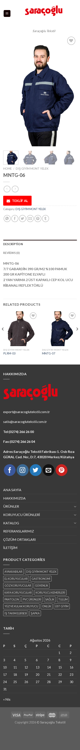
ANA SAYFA (12, 490)
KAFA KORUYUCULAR (18, 592)
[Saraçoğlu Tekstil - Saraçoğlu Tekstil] (44, 13)
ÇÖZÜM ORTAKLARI (19, 539)
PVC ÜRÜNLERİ (32, 599)
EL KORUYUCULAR (16, 578)
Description (13, 244)
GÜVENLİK (41, 585)
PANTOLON (11, 599)
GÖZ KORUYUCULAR (17, 585)
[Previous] (10, 91)
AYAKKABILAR (13, 571)
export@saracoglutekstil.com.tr (26, 412)
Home (7, 168)
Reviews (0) (11, 253)
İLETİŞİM (10, 547)
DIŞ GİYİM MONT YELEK (32, 168)
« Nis (6, 699)
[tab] (40, 244)
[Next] (70, 91)
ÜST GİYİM (61, 606)
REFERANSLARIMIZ (18, 531)
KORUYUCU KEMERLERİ (50, 592)
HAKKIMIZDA (14, 498)
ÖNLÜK (46, 606)
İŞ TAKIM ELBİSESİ (15, 613)
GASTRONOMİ (41, 578)
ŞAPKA (35, 613)
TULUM (63, 599)
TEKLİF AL (20, 201)
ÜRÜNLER (11, 506)
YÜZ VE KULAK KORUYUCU (21, 606)
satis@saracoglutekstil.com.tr (25, 421)
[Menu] (7, 13)
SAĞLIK (49, 599)
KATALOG (11, 523)
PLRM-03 (9, 353)
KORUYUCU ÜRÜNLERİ (21, 515)
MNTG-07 (48, 353)
